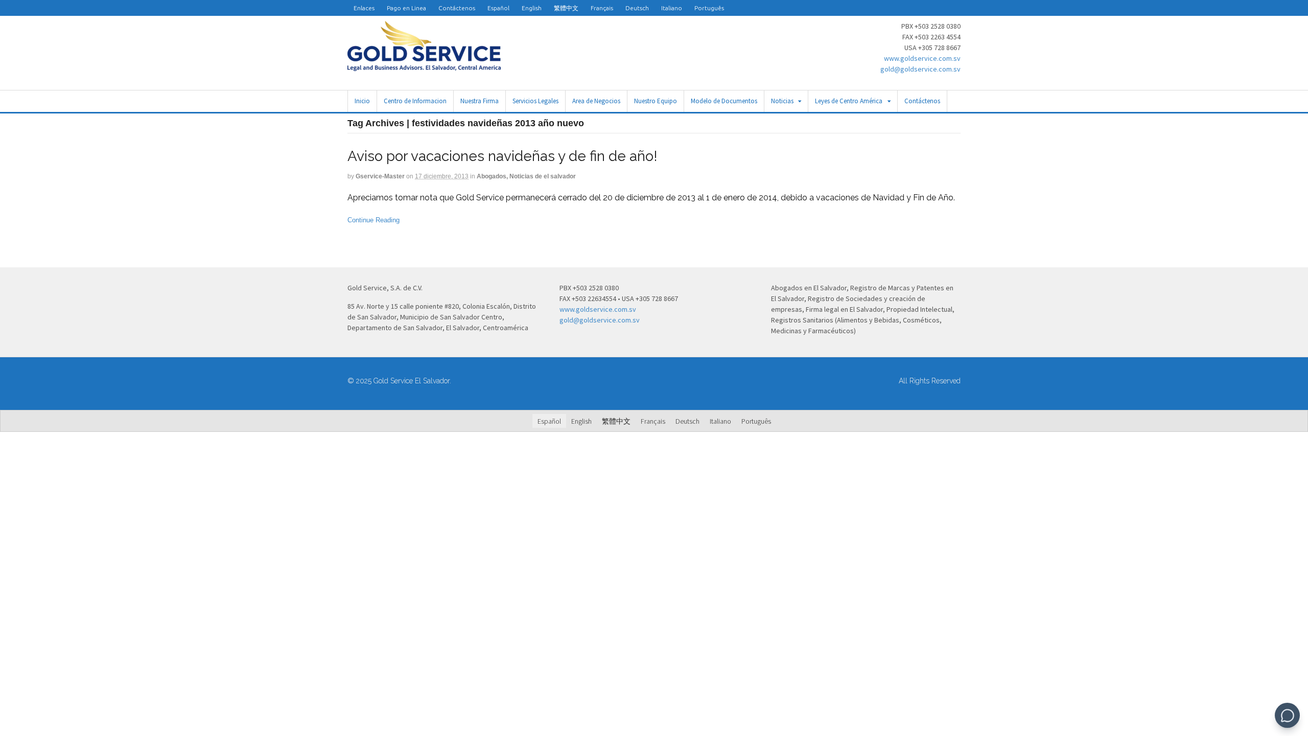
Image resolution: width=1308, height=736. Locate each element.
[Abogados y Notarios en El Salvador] (424, 65)
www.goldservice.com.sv (922, 58)
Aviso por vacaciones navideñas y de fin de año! (502, 156)
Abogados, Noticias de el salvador (526, 176)
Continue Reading (373, 220)
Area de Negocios (596, 101)
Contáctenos (456, 8)
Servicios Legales (535, 101)
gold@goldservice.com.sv (920, 69)
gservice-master (380, 176)
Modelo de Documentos (724, 101)
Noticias (782, 101)
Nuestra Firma (479, 101)
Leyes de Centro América (848, 101)
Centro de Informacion (415, 101)
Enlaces (364, 8)
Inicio (362, 101)
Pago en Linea (406, 8)
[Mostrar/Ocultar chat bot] (1287, 715)
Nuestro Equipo (655, 101)
